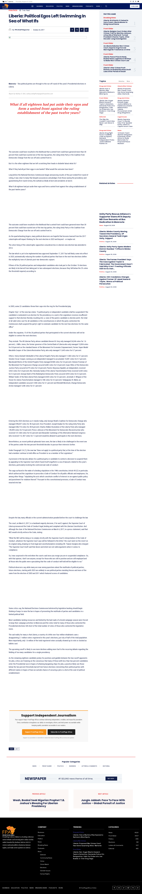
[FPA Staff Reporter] (10, 30)
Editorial (102, 117)
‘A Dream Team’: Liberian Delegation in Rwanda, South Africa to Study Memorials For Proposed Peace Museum (125, 138)
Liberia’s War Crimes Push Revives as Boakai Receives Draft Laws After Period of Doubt (117, 70)
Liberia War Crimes (125, 86)
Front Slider (108, 28)
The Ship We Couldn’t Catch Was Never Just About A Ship (107, 122)
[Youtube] (138, 1)
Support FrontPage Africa (34, 732)
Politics (13, 10)
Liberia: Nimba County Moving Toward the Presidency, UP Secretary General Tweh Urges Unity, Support (113, 235)
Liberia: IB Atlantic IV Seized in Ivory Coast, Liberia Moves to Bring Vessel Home (116, 22)
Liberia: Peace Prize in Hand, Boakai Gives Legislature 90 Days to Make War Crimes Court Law (117, 59)
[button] (106, 6)
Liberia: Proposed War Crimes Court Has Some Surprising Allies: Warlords (125, 91)
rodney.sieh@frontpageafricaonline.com (39, 94)
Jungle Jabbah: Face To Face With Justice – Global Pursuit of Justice (103, 802)
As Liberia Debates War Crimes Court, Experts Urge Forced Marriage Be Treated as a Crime (117, 48)
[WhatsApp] (86, 30)
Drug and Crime (105, 86)
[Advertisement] (48, 131)
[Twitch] (128, 888)
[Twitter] (136, 1)
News (120, 130)
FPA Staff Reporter (22, 30)
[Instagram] (133, 1)
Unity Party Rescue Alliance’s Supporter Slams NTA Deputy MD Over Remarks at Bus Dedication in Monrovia (115, 218)
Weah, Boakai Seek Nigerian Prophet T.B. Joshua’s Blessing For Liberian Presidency (39, 803)
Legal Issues (122, 117)
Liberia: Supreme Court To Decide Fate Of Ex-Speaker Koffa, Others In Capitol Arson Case (125, 122)
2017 (17, 749)
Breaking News (110, 17)
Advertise (121, 81)
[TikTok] (123, 888)
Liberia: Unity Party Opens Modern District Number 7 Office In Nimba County (115, 248)
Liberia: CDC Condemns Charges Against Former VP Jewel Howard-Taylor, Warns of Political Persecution (115, 280)
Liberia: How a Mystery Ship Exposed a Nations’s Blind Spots (107, 91)
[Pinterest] (82, 30)
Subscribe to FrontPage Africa (61, 732)
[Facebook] (131, 1)
